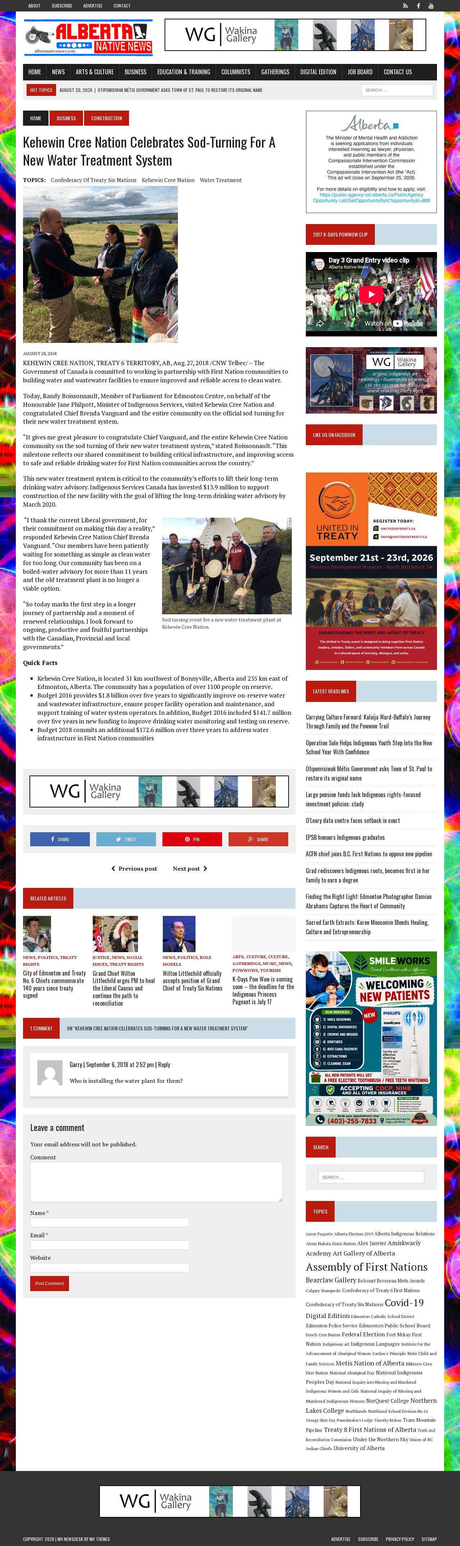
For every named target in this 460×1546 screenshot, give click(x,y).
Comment (43, 1157)
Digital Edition (318, 71)
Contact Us (398, 71)
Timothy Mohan (387, 1420)
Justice (101, 957)
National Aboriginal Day (352, 1372)
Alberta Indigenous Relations (404, 1234)
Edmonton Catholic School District (382, 1316)
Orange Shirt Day (320, 1420)
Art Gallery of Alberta (364, 1253)
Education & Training (183, 71)
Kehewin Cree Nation (168, 179)
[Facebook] (418, 5)
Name (38, 1213)
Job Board (360, 71)
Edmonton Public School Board (394, 1325)
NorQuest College (387, 1400)
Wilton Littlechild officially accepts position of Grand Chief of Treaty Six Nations (192, 981)
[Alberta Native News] (88, 38)
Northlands (356, 1411)
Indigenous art (335, 1344)
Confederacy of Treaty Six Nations (94, 179)
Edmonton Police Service (332, 1326)
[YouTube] (431, 5)
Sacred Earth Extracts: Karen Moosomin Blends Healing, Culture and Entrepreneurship (367, 927)
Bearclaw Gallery (331, 1280)
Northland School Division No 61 (398, 1411)
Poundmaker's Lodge (355, 1420)
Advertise (92, 6)
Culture (278, 956)
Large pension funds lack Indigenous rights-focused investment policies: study (363, 799)
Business (135, 71)
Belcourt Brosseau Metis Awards (391, 1281)
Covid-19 (404, 1302)
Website (40, 1258)
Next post (186, 868)
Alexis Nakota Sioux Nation (331, 1243)
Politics (48, 957)
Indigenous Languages (375, 1344)
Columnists (235, 71)
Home (34, 71)
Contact (122, 6)
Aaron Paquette (319, 1234)
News (58, 71)
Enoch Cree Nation (323, 1334)
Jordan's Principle (389, 1353)
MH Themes (99, 1539)
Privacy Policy (400, 1539)
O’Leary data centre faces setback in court (353, 820)
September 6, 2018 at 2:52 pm (120, 1064)
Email (38, 1235)
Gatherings (275, 71)
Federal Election (363, 1334)
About (34, 6)
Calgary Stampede (323, 1290)
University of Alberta (359, 1448)
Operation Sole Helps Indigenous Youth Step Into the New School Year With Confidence (369, 747)
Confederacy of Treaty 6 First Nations (381, 1290)
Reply (164, 1064)
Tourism (270, 970)
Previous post (138, 868)
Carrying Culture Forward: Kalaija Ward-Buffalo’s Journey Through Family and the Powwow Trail (368, 722)
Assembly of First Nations (367, 1266)
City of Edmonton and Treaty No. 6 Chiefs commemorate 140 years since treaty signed (54, 984)
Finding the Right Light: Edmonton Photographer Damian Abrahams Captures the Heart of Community (369, 901)
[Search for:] (371, 1177)
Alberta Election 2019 (353, 1234)
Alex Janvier (371, 1243)
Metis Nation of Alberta (370, 1363)
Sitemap (429, 1539)
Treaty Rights (127, 964)
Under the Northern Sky (380, 1439)
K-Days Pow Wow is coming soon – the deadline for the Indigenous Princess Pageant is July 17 (263, 990)
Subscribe (62, 6)
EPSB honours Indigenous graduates (345, 837)
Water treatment (221, 179)
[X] (405, 5)
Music (270, 963)
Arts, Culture (249, 956)
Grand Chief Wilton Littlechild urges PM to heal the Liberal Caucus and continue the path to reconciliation (124, 988)
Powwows (245, 970)
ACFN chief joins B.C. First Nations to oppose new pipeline (369, 853)
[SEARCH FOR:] (397, 89)
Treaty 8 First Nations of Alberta (370, 1429)
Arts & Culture (95, 71)
